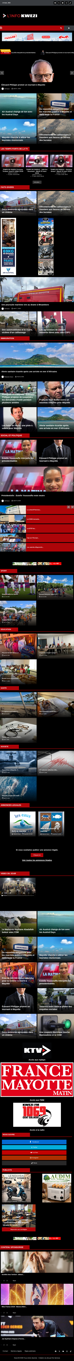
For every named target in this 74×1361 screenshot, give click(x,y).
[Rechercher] (61, 28)
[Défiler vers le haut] (68, 507)
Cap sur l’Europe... (33, 519)
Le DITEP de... (31, 510)
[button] (69, 28)
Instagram (34, 1158)
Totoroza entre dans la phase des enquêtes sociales (21, 52)
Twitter (34, 1147)
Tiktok (35, 1163)
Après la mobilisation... (34, 547)
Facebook (35, 1142)
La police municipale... (34, 538)
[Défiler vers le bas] (72, 507)
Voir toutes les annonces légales (37, 860)
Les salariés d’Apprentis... (35, 528)
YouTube (35, 1152)
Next (14, 1281)
